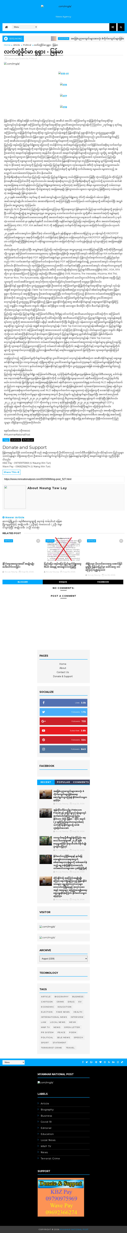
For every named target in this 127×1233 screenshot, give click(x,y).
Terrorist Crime (51, 1047)
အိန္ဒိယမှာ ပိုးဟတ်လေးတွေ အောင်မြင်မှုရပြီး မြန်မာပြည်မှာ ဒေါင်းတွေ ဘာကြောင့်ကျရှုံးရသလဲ (103, 566)
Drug (71, 1002)
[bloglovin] (100, 1062)
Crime (60, 1002)
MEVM (72, 1022)
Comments (81, 782)
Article (16, 45)
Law (43, 1022)
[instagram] (118, 1062)
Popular (63, 782)
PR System (47, 1032)
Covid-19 (46, 1121)
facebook (103, 582)
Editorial (46, 1128)
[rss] (109, 1062)
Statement (59, 1042)
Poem (72, 1032)
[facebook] (82, 1062)
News (57, 1027)
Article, (25, 58)
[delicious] (122, 1062)
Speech (78, 1037)
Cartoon (47, 1002)
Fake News (63, 1012)
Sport (45, 1042)
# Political (28, 440)
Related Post (11, 533)
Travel (70, 1047)
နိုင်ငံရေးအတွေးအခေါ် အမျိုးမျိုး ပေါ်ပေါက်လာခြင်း (18, 565)
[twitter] (87, 1062)
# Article (15, 440)
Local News (57, 1022)
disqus (63, 582)
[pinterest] (96, 1062)
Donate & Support (63, 676)
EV (80, 1002)
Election (47, 1012)
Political (27, 45)
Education (50, 38)
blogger (23, 582)
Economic (47, 1007)
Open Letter (72, 1027)
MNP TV (45, 1027)
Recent (46, 782)
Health (78, 1012)
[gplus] (91, 1062)
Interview (77, 1017)
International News (54, 1017)
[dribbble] (105, 1062)
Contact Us (63, 672)
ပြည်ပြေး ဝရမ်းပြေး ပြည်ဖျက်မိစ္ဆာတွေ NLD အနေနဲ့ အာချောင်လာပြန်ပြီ (62, 565)
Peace (62, 1032)
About (62, 668)
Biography (62, 996)
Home (7, 45)
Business (77, 996)
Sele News (63, 1037)
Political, (33, 58)
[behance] (113, 1062)
